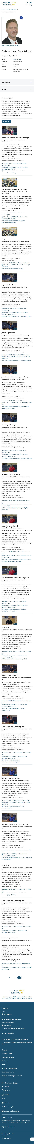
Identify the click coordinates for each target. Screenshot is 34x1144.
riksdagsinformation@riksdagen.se (14, 1028)
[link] (24, 978)
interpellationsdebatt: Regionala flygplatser (17, 316)
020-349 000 (7, 1025)
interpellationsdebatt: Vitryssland (15, 659)
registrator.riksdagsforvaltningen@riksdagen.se (18, 1044)
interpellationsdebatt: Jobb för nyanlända (17, 360)
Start (3, 9)
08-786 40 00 (7, 1014)
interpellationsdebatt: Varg (13, 268)
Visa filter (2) (6, 121)
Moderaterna (17, 59)
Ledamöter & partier (11, 9)
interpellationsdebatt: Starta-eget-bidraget (17, 458)
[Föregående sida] (9, 977)
